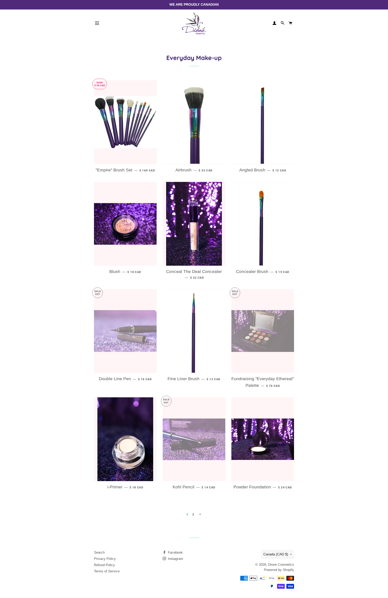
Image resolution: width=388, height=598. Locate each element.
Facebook (175, 552)
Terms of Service (107, 571)
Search (99, 552)
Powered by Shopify (279, 570)
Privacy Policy (105, 559)
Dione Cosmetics (281, 565)
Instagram (175, 559)
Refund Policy (104, 565)
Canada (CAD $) (275, 554)
